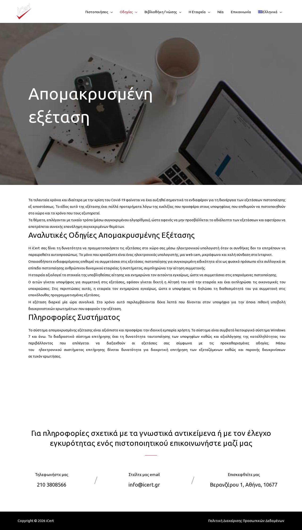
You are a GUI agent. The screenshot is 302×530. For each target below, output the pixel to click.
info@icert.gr (144, 485)
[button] (110, 12)
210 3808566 (51, 485)
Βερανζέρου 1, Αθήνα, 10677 (243, 485)
